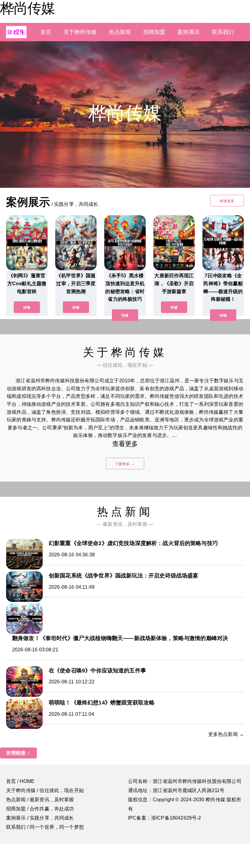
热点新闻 (120, 32)
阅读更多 (227, 201)
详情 (26, 307)
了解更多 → (125, 464)
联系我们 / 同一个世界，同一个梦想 (45, 827)
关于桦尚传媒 (80, 32)
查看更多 (125, 444)
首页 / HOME (20, 781)
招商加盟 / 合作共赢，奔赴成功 (40, 808)
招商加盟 (154, 32)
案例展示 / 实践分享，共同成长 (40, 817)
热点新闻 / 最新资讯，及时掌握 (40, 799)
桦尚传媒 (27, 8)
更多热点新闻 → (226, 734)
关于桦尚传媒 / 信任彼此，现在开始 (45, 790)
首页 (45, 32)
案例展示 (188, 32)
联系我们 (223, 32)
